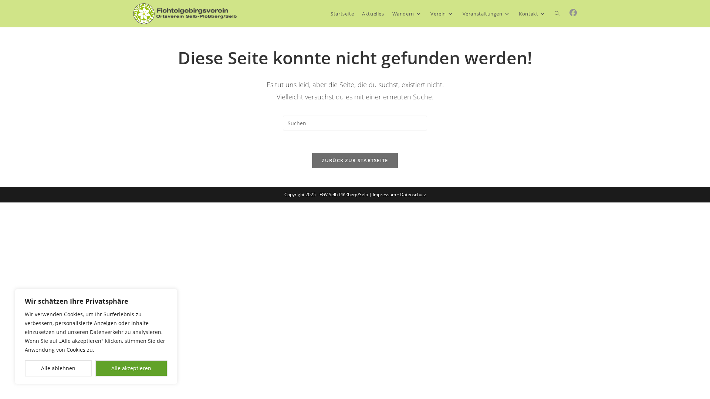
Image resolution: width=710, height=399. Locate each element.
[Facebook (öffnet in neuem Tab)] (573, 13)
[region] (96, 336)
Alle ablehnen (58, 368)
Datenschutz (413, 194)
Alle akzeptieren (131, 368)
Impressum (384, 194)
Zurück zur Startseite (355, 160)
